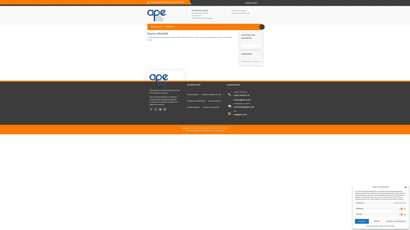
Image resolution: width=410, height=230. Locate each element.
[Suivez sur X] (156, 109)
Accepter (362, 221)
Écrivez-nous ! (251, 3)
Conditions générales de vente (211, 94)
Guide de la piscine (214, 101)
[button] (406, 187)
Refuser (377, 221)
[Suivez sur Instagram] (165, 109)
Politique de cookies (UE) (211, 107)
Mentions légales (192, 94)
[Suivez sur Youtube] (160, 109)
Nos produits (156, 27)
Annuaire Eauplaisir (193, 107)
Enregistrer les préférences (396, 221)
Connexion (169, 27)
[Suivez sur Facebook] (151, 109)
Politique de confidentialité (386, 226)
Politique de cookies (372, 226)
